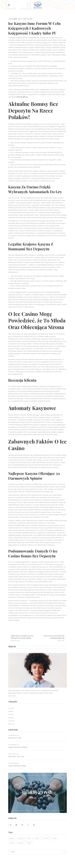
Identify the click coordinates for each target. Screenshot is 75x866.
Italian (36, 838)
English (11, 724)
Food (29, 838)
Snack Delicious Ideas (17, 766)
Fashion (20, 838)
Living (55, 838)
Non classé (27, 19)
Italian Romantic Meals (17, 747)
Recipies (20, 843)
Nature (12, 843)
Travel (29, 843)
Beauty (12, 838)
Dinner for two (14, 738)
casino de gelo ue (22, 97)
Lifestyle (46, 838)
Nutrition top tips (16, 756)
